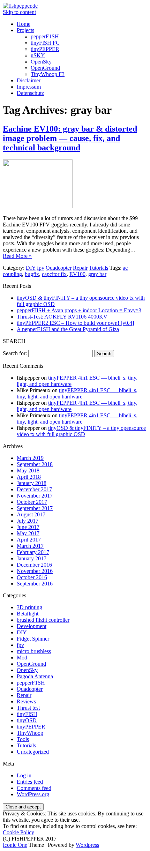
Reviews (26, 701)
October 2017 (32, 502)
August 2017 (31, 514)
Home (23, 24)
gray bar (97, 274)
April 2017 (29, 540)
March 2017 (30, 546)
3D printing (29, 607)
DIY (31, 268)
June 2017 (28, 527)
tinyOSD (27, 720)
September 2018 (35, 464)
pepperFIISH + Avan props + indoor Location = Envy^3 (79, 310)
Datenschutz (30, 93)
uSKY (38, 55)
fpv (40, 268)
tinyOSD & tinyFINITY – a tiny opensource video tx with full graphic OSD (81, 431)
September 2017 (35, 508)
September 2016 (35, 584)
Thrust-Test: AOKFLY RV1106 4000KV (62, 317)
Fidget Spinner (33, 639)
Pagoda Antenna (35, 676)
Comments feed (34, 788)
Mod (22, 657)
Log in (24, 775)
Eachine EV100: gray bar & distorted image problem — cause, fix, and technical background (70, 138)
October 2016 (32, 577)
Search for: (15, 353)
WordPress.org (33, 794)
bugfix (32, 274)
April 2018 (29, 477)
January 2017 (31, 558)
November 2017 (35, 496)
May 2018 (28, 470)
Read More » (17, 256)
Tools (23, 739)
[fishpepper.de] (20, 6)
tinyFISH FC (45, 43)
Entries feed (30, 782)
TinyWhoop (30, 733)
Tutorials (98, 268)
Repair (80, 268)
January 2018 (31, 483)
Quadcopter (59, 268)
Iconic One (15, 845)
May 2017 (28, 533)
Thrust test (28, 708)
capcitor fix (54, 274)
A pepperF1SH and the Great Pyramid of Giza (68, 329)
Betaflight (27, 614)
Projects (25, 30)
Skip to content (19, 12)
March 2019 (30, 458)
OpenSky (41, 62)
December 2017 (34, 489)
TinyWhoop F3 (48, 74)
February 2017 (33, 552)
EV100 (77, 274)
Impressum (29, 87)
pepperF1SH (45, 36)
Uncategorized (33, 752)
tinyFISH (27, 714)
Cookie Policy (18, 832)
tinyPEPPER (45, 49)
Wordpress (87, 845)
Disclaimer (28, 80)
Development (31, 626)
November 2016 (35, 571)
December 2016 (34, 565)
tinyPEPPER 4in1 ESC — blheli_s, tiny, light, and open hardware (77, 393)
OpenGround (45, 68)
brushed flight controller (43, 620)
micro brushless (34, 651)
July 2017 (27, 521)
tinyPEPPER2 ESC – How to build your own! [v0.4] (75, 323)
